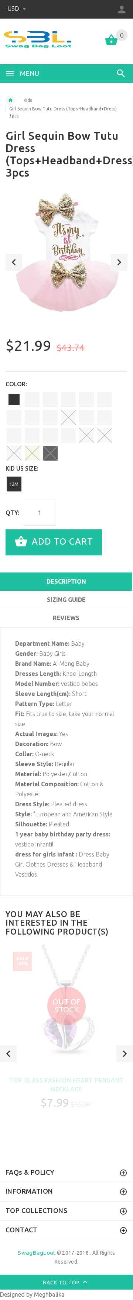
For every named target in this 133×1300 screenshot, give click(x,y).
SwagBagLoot (36, 1252)
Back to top (62, 1283)
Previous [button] (14, 262)
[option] (66, 253)
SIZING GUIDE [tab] (66, 599)
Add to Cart (61, 541)
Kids (28, 100)
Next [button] (119, 262)
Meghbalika (49, 1294)
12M (13, 484)
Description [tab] (66, 581)
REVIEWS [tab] (66, 617)
